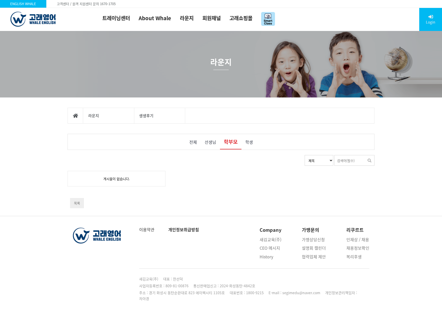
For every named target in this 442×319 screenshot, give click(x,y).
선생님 (210, 142)
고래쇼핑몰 (240, 18)
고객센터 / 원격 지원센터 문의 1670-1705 (86, 3)
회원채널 (211, 18)
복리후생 (354, 257)
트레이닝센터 (116, 18)
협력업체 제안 (314, 257)
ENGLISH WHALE (23, 3)
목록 (77, 203)
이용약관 (146, 229)
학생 (249, 142)
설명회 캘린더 (314, 248)
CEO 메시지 (270, 248)
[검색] (369, 160)
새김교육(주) (270, 239)
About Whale (155, 18)
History (266, 257)
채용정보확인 (357, 248)
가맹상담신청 (313, 239)
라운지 (187, 18)
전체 (193, 142)
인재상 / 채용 (357, 239)
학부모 (231, 141)
